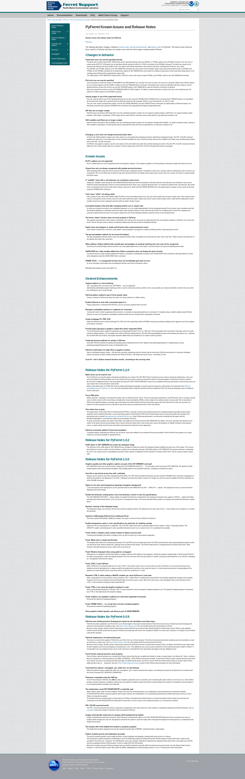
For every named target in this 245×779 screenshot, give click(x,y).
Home (50, 15)
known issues (124, 47)
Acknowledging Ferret (60, 63)
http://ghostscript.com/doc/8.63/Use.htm (118, 416)
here (115, 268)
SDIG (89, 768)
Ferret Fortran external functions (128, 663)
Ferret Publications (58, 59)
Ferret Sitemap (192, 761)
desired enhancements (138, 47)
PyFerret (66, 20)
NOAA (70, 768)
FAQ (92, 15)
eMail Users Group (107, 15)
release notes (156, 47)
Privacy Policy (98, 768)
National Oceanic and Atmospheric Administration (81, 760)
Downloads (81, 15)
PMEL (82, 768)
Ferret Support (99, 762)
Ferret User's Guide (55, 32)
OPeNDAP (54, 54)
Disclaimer (109, 768)
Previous (88, 42)
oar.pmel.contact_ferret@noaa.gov (75, 765)
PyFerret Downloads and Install (80, 20)
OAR (76, 768)
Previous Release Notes (58, 38)
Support (125, 15)
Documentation (64, 15)
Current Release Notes (57, 26)
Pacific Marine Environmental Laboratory (78, 762)
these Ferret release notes (128, 626)
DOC (64, 768)
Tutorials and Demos (55, 44)
